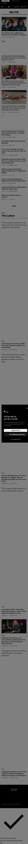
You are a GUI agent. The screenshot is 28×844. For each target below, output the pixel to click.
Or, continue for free (16, 439)
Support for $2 (15, 430)
